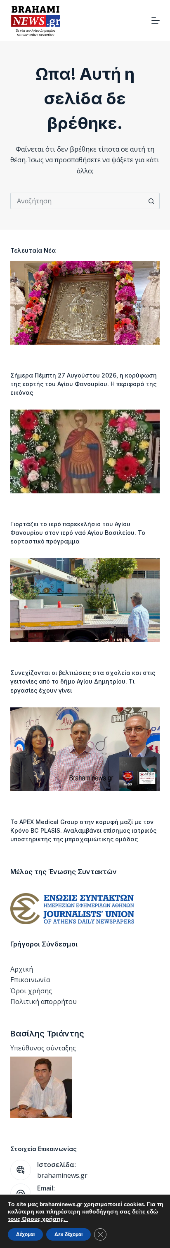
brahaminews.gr (62, 1175)
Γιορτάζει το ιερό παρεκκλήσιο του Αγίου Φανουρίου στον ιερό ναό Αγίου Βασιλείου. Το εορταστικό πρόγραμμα (77, 532)
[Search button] (151, 201)
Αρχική (21, 969)
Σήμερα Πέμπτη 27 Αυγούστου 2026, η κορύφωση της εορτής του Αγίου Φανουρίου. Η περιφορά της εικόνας (83, 384)
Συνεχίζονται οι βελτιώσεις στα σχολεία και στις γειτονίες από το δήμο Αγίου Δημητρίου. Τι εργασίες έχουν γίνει (82, 681)
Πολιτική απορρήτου (43, 1001)
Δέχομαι (25, 1234)
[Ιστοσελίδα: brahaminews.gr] (20, 1170)
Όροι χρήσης (31, 990)
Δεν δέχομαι (68, 1234)
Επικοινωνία (30, 979)
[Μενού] (155, 20)
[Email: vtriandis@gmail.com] (20, 1194)
